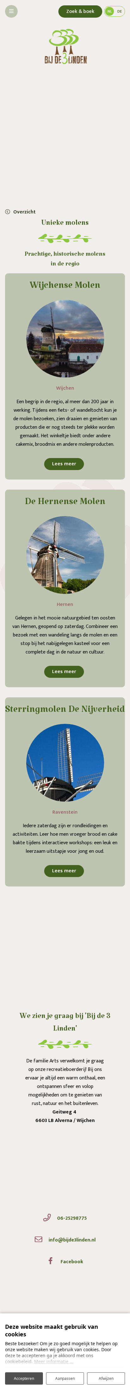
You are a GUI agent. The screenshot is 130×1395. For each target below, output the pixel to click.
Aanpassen (65, 1378)
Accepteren (24, 1378)
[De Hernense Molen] (65, 555)
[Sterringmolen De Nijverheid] (65, 763)
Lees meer (64, 464)
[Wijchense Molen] (65, 339)
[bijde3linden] (65, 52)
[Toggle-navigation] (11, 11)
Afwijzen (106, 1378)
